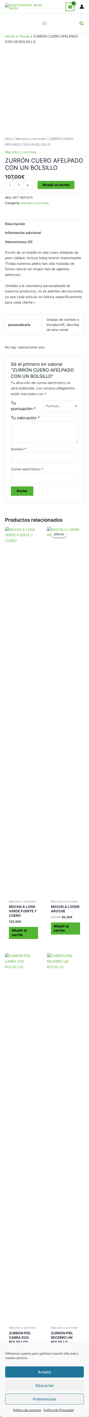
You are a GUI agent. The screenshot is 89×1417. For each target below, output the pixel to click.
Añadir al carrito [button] (19, 932)
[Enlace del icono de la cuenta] (82, 6)
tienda (10, 36)
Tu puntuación (23, 406)
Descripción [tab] (15, 224)
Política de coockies (27, 1410)
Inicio (9, 139)
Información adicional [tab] (23, 233)
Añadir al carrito (56, 185)
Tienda (24, 36)
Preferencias (44, 1399)
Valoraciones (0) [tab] (19, 242)
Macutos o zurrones (30, 139)
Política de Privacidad (59, 1410)
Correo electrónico (27, 469)
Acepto (44, 1372)
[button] (82, 23)
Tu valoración (25, 417)
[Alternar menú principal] (44, 23)
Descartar (45, 1385)
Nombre (18, 449)
